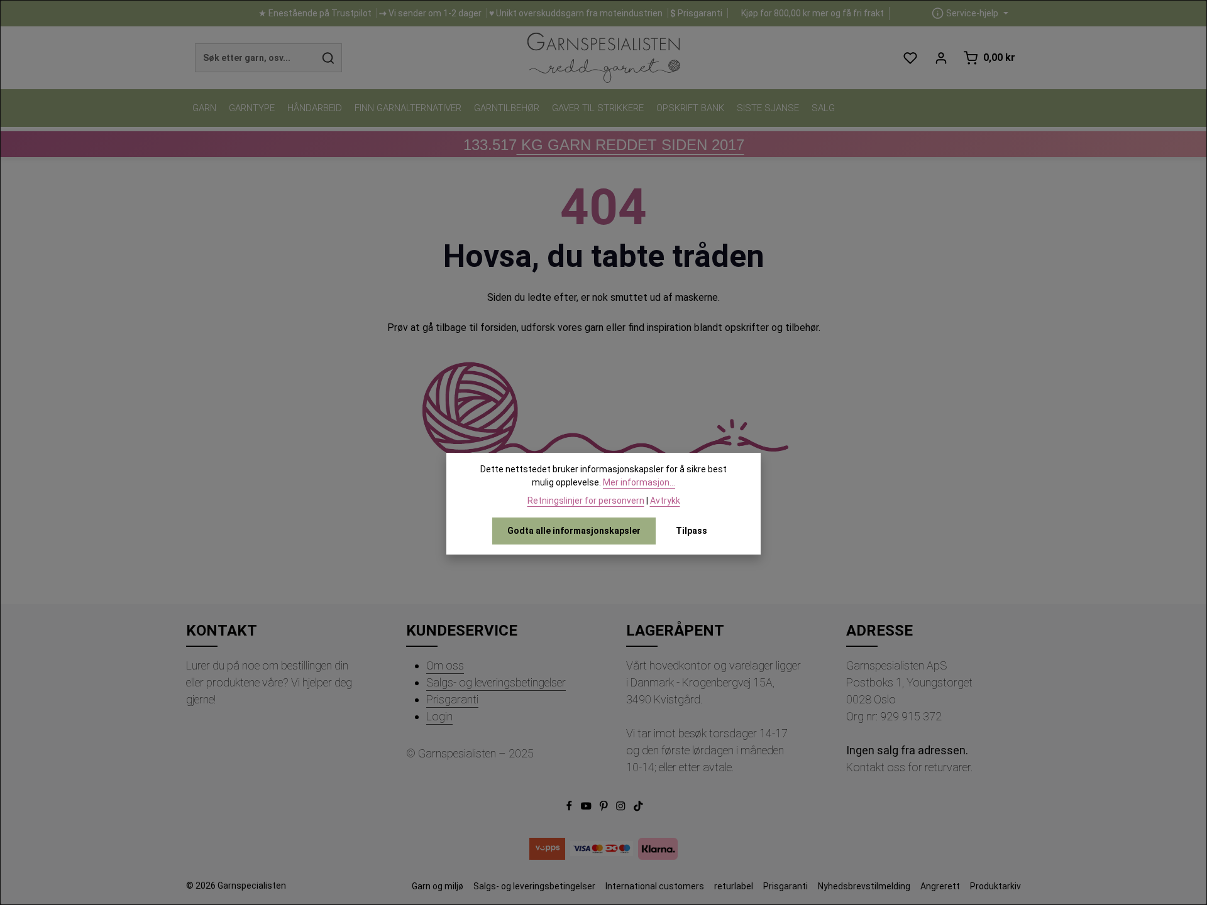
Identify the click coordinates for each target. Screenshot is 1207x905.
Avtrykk (665, 501)
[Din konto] (941, 58)
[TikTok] (638, 808)
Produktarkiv (995, 886)
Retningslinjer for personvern (585, 501)
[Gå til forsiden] (603, 57)
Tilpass (691, 531)
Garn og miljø (437, 886)
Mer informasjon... (639, 482)
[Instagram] (621, 808)
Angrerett (940, 886)
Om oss (445, 665)
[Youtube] (587, 808)
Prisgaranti (452, 699)
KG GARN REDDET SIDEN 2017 (603, 144)
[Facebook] (570, 808)
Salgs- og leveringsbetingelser (496, 682)
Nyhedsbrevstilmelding (864, 886)
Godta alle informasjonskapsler (574, 531)
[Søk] (328, 57)
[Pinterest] (604, 808)
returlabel (733, 886)
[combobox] (255, 57)
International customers (654, 886)
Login (439, 716)
